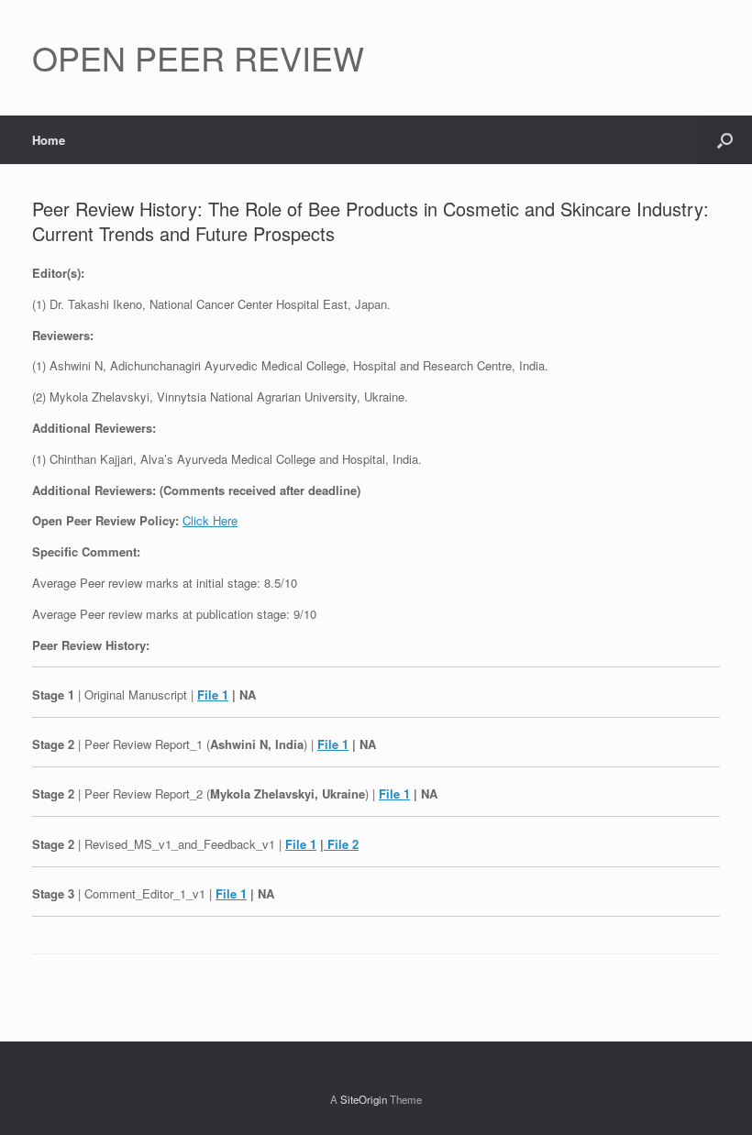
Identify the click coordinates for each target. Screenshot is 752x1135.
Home (48, 140)
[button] (725, 140)
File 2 (341, 844)
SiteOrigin (363, 1099)
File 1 (212, 694)
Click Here (210, 520)
